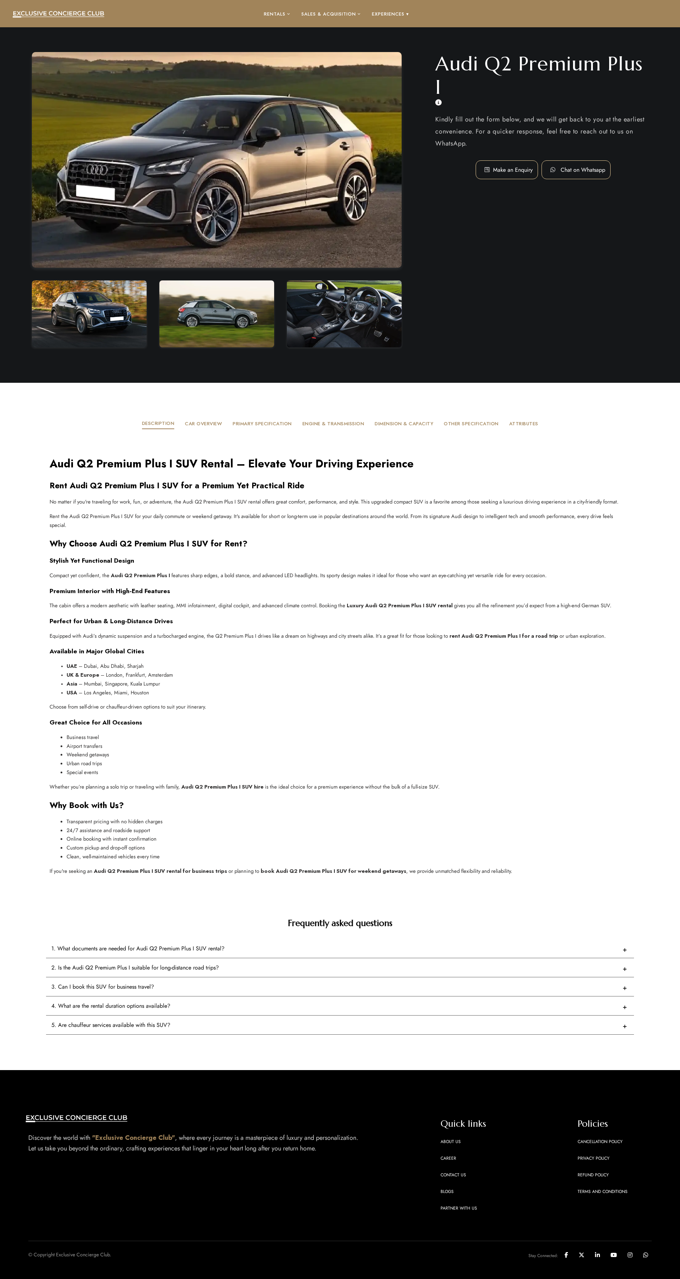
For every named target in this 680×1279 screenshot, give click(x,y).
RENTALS (274, 14)
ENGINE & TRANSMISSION (333, 423)
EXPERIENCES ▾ (390, 14)
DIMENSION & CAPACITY (404, 423)
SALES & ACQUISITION (328, 14)
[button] (583, 170)
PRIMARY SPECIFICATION (262, 423)
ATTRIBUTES (523, 423)
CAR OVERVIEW (203, 423)
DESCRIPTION (158, 423)
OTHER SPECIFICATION (471, 423)
